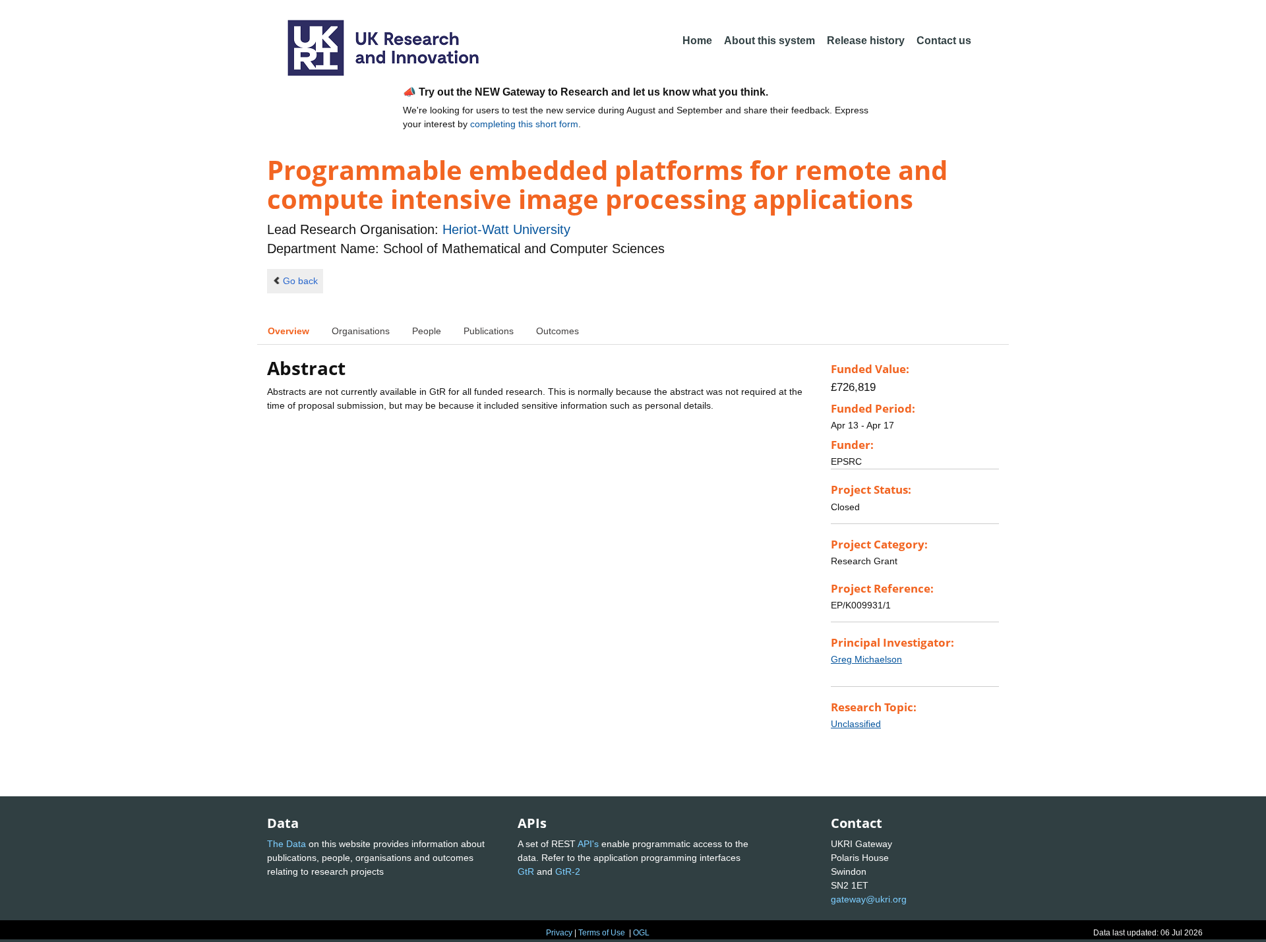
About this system (769, 40)
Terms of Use (601, 932)
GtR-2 (567, 871)
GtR (526, 871)
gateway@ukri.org (869, 899)
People (426, 331)
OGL (641, 932)
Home (697, 40)
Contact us (944, 40)
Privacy (559, 932)
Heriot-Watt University (506, 229)
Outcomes (557, 331)
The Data (286, 844)
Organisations (361, 331)
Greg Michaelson (866, 659)
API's (588, 844)
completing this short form (524, 124)
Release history (866, 40)
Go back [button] (300, 281)
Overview (288, 331)
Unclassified (856, 724)
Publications (489, 331)
